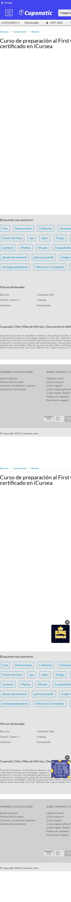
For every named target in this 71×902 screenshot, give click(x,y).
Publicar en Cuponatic (57, 396)
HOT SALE (56, 22)
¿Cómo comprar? (55, 382)
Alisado (42, 247)
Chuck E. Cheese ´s (10, 300)
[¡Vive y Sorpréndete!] (36, 12)
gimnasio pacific (44, 257)
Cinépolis (41, 300)
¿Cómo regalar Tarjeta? (58, 393)
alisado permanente (14, 257)
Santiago (8, 2)
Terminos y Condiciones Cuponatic (18, 385)
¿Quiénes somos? (55, 378)
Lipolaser (7, 247)
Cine (5, 228)
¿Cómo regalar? (54, 385)
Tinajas (60, 238)
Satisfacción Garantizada (13, 389)
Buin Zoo (4, 294)
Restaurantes (23, 228)
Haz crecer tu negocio (57, 400)
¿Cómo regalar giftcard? (58, 389)
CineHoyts (5, 305)
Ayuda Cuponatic (9, 378)
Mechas (26, 247)
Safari (44, 238)
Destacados (32, 22)
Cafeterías (45, 228)
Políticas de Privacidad (11, 382)
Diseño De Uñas (12, 238)
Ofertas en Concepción (49, 267)
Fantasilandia (44, 305)
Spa (31, 238)
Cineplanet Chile (45, 294)
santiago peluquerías (15, 267)
